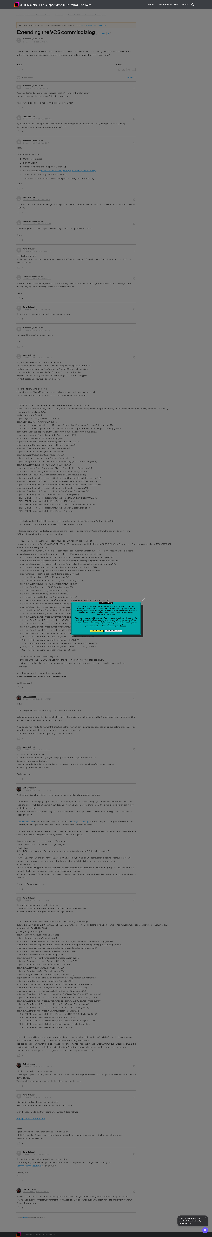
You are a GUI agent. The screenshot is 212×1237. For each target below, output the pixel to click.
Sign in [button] (185, 5)
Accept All (96, 631)
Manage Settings (113, 631)
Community (150, 5)
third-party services (88, 624)
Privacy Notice (100, 622)
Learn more (110, 614)
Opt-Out (123, 626)
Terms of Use (119, 622)
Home (25, 4)
